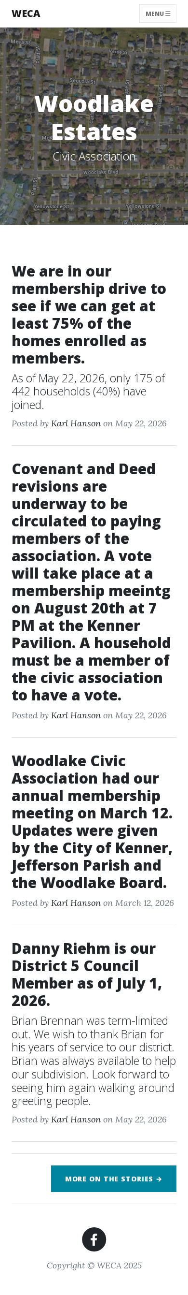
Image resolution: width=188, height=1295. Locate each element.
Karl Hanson (76, 423)
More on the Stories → (113, 1178)
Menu (155, 13)
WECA (26, 13)
